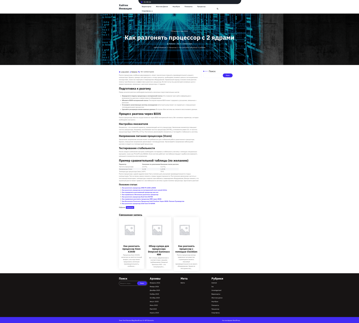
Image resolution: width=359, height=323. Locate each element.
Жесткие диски (162, 6)
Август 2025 (154, 301)
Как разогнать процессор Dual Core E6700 (137, 197)
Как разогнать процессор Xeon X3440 (131, 248)
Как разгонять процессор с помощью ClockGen (186, 248)
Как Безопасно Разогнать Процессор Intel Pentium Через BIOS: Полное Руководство (153, 201)
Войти (183, 283)
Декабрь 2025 (155, 290)
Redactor (134, 72)
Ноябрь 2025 (154, 294)
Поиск (212, 71)
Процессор (201, 6)
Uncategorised (216, 290)
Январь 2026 (154, 286)
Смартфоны (146, 11)
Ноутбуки (176, 6)
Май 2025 (153, 309)
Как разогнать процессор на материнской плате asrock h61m (144, 190)
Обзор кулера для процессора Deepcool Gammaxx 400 (159, 250)
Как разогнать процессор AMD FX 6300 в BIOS (139, 188)
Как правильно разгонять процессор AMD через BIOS (141, 199)
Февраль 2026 (155, 283)
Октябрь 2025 (155, 298)
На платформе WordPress (231, 320)
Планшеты (188, 6)
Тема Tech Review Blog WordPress (131, 320)
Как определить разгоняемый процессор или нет (140, 192)
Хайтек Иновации (125, 6)
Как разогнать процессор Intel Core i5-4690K (138, 203)
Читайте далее (131, 230)
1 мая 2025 (125, 72)
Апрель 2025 (154, 313)
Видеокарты (146, 6)
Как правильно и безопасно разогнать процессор (140, 194)
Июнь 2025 (154, 305)
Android (214, 283)
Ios (212, 286)
